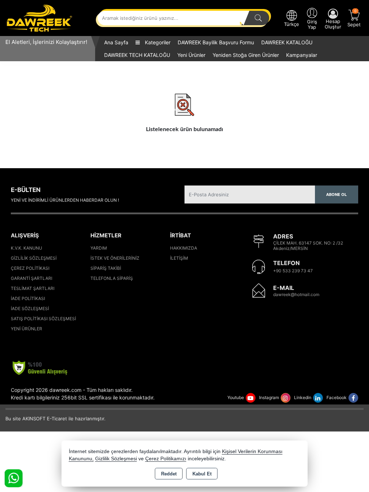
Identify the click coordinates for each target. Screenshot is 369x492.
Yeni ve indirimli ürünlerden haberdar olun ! (65, 200)
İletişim (179, 258)
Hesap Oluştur (333, 24)
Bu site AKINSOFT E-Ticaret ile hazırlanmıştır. (55, 418)
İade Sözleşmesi (30, 308)
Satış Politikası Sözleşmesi (43, 318)
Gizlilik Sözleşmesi (34, 258)
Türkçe (291, 24)
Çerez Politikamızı (165, 458)
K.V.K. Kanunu (26, 248)
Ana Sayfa (116, 42)
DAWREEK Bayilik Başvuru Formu (216, 42)
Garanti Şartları (31, 278)
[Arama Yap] (258, 18)
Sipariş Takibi (105, 268)
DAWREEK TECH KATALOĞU (137, 55)
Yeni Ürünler (26, 328)
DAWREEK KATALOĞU (286, 42)
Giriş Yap (312, 24)
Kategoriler (156, 42)
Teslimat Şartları (32, 288)
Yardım (98, 248)
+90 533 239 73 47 (293, 270)
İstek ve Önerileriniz (114, 258)
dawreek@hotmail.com (296, 294)
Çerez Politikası (30, 268)
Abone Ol (336, 194)
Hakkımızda (183, 248)
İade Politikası (28, 298)
